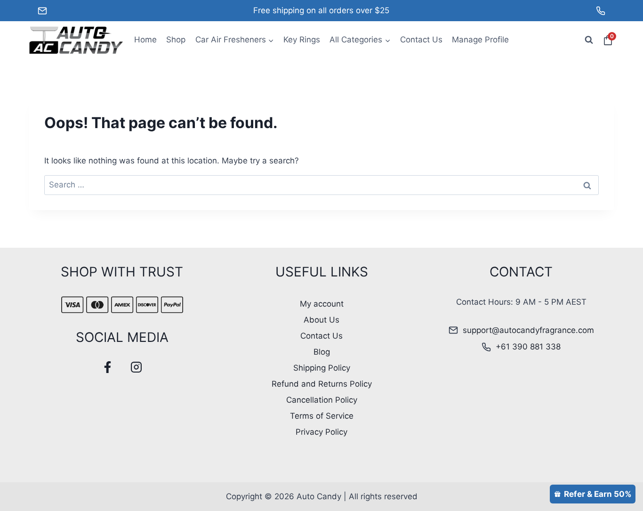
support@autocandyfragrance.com (528, 330)
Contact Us (421, 39)
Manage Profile (480, 39)
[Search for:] (321, 184)
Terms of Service (322, 416)
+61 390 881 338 (528, 346)
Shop (175, 39)
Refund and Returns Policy (322, 384)
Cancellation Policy (321, 400)
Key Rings (301, 39)
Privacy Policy (321, 432)
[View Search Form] (588, 40)
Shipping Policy (321, 368)
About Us (321, 319)
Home (145, 39)
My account (322, 303)
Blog (321, 352)
